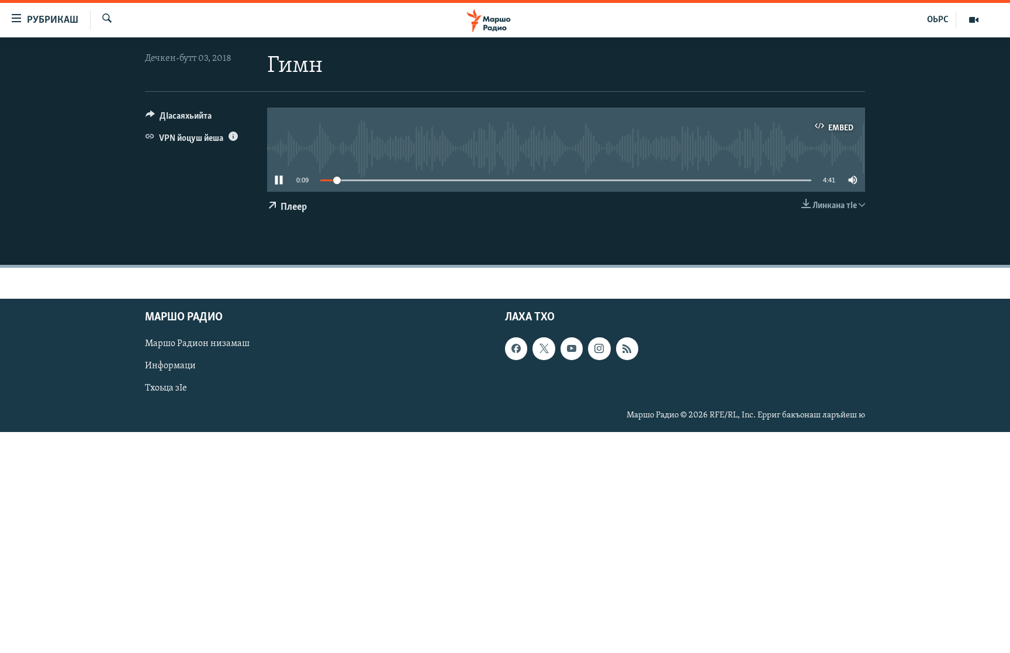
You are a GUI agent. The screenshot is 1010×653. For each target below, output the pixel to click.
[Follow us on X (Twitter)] (543, 348)
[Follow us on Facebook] (516, 348)
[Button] (179, 119)
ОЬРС (938, 20)
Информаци (170, 366)
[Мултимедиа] (973, 20)
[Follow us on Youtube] (572, 348)
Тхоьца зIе (166, 388)
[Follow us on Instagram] (599, 348)
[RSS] (627, 348)
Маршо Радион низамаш (197, 343)
